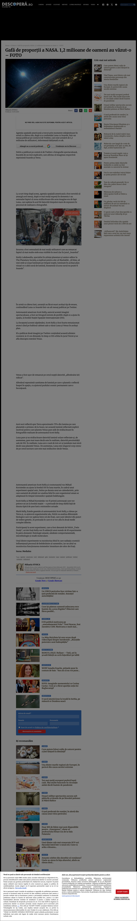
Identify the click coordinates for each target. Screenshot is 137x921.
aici (18, 906)
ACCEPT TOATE (122, 892)
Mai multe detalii (20, 888)
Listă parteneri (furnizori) (71, 896)
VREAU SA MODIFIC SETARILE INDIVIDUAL (122, 898)
